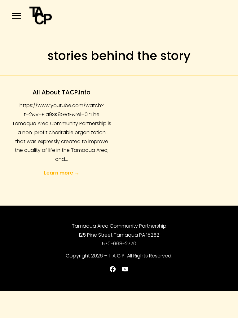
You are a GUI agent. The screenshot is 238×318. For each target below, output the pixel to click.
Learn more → (61, 172)
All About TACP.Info (61, 92)
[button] (16, 16)
